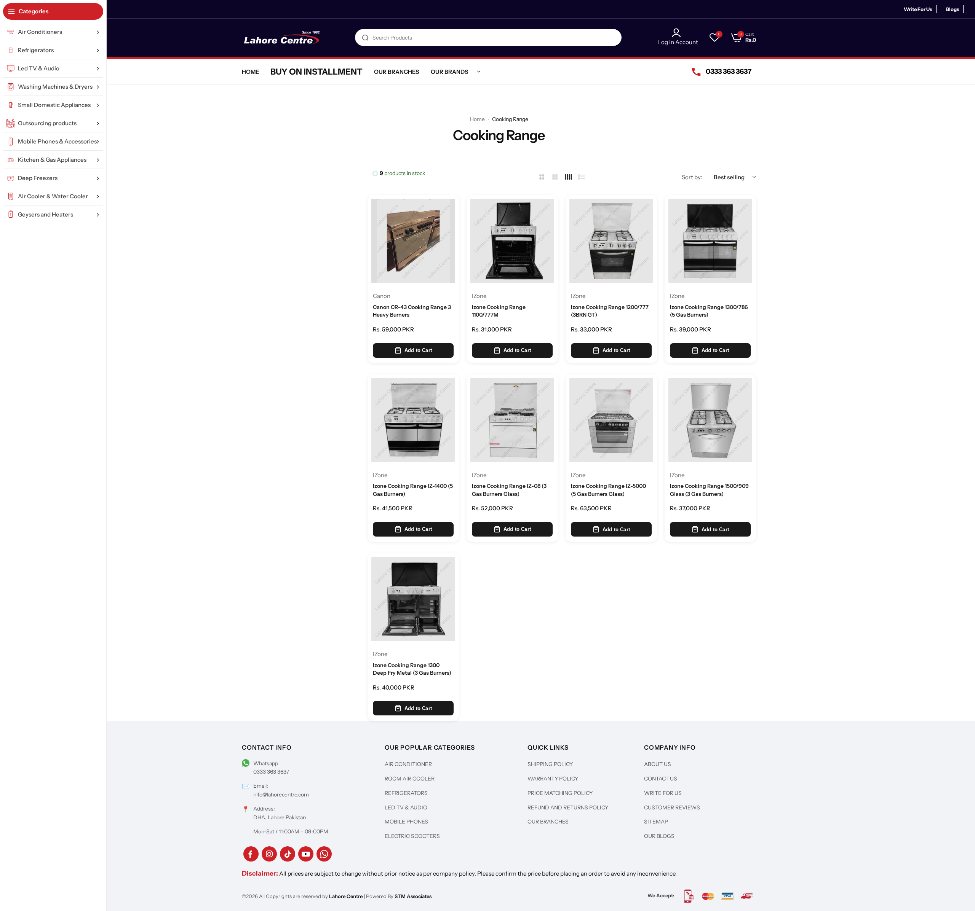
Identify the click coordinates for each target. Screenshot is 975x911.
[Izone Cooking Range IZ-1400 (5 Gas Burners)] (413, 420)
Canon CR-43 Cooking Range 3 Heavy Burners (412, 311)
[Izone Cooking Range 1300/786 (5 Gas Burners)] (710, 241)
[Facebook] (251, 854)
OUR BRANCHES (548, 821)
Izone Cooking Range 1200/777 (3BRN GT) (610, 311)
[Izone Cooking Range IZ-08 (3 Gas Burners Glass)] (512, 420)
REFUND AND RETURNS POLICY (567, 807)
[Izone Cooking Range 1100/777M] (512, 241)
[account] (678, 32)
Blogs (952, 9)
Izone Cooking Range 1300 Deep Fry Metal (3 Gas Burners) (412, 669)
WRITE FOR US (663, 793)
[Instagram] (269, 854)
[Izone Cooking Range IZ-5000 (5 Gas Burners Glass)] (611, 420)
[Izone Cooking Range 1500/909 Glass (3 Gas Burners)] (710, 420)
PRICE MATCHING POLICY (560, 793)
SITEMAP (656, 821)
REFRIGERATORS (406, 793)
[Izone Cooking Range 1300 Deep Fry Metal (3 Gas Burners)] (413, 599)
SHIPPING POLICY (550, 764)
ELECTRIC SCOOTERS (412, 836)
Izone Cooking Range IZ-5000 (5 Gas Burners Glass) (608, 490)
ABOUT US (657, 764)
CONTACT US (660, 778)
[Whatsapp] (324, 854)
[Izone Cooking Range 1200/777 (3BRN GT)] (611, 241)
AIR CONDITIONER (408, 764)
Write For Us (918, 9)
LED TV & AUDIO (406, 807)
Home (477, 119)
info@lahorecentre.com (281, 794)
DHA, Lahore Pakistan (279, 817)
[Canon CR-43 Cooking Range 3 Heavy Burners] (413, 241)
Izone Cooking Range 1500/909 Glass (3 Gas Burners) (709, 490)
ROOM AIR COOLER (410, 778)
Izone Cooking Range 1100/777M (499, 311)
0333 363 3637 (271, 771)
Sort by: (692, 177)
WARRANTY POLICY (552, 778)
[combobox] (488, 37)
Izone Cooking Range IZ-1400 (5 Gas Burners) (413, 490)
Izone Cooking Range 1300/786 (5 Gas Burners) (709, 311)
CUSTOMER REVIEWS (672, 807)
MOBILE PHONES (406, 821)
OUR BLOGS (659, 836)
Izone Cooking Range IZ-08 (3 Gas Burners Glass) (509, 490)
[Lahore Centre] (282, 38)
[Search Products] (365, 37)
